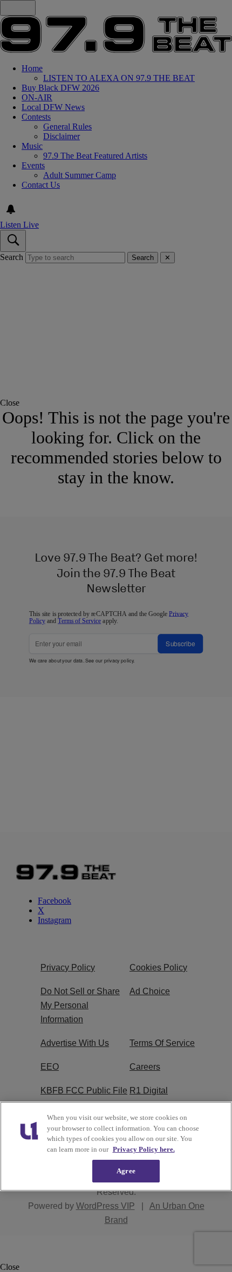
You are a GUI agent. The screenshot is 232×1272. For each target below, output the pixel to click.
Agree (126, 1171)
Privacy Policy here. (144, 1149)
